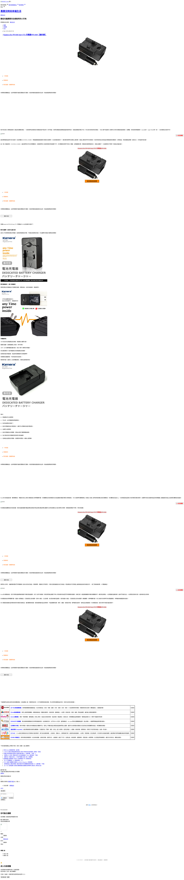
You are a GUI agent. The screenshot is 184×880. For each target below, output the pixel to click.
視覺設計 (11, 785)
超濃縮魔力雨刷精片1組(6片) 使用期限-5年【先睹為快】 (17, 758)
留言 (13, 781)
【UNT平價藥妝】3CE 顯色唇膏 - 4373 (13, 760)
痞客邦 (10, 781)
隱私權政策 (100, 860)
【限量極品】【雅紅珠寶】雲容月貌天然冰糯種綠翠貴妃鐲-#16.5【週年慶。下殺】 (24, 763)
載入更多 (3, 790)
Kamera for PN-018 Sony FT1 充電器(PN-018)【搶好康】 (25, 35)
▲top (2, 788)
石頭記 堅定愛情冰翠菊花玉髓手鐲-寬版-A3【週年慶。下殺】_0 (19, 753)
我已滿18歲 (3, 877)
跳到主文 (3, 15)
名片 (4, 28)
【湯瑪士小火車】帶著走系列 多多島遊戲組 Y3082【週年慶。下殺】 (20, 755)
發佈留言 (3, 799)
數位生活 (12, 22)
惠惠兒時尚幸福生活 (11, 11)
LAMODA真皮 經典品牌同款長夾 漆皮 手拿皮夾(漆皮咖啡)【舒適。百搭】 (22, 751)
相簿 (4, 25)
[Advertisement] (92, 115)
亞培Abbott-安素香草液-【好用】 (11, 750)
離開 (8, 877)
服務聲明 (106, 860)
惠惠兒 (2, 773)
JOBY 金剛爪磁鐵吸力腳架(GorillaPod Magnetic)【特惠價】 (18, 762)
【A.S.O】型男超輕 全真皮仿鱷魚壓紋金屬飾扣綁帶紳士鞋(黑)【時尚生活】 (22, 765)
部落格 (5, 26)
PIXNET (81, 860)
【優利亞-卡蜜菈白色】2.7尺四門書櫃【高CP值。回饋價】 (18, 757)
